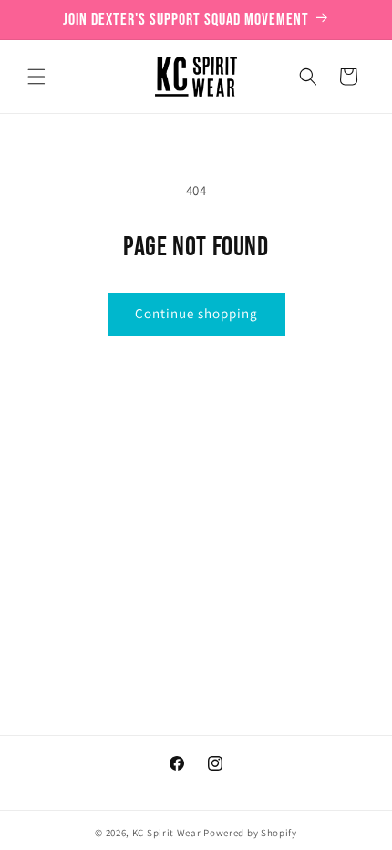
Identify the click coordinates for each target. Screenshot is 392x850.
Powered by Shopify (250, 832)
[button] (36, 77)
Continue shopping (196, 313)
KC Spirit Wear (166, 832)
